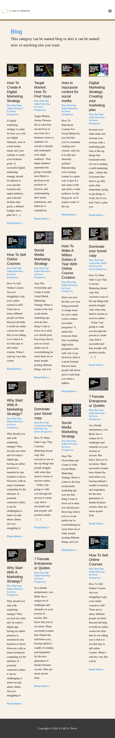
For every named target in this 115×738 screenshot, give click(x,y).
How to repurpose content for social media (70, 92)
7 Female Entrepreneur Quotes (98, 401)
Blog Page (16, 105)
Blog (9, 105)
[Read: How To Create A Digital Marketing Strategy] (16, 70)
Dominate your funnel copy (98, 251)
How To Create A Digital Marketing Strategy (15, 92)
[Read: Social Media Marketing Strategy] (44, 237)
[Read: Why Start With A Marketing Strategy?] (16, 387)
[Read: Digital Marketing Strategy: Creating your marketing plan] (98, 70)
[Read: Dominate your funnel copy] (98, 233)
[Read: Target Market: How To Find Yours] (44, 70)
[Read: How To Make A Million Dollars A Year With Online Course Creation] (71, 233)
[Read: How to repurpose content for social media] (71, 70)
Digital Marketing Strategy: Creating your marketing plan (97, 96)
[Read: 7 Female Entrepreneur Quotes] (98, 383)
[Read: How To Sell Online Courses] (16, 241)
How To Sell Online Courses (16, 259)
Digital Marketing (14, 108)
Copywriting (94, 263)
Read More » (15, 223)
